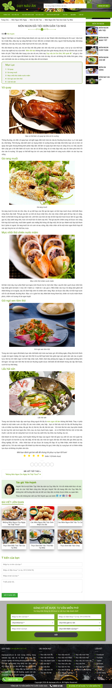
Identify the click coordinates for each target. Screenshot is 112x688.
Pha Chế (68, 349)
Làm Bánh (56, 349)
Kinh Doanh (45, 358)
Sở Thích (69, 358)
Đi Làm (57, 358)
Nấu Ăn (44, 349)
